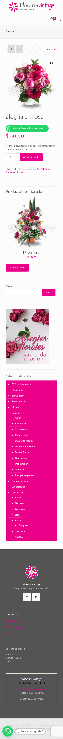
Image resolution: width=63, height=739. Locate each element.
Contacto (12, 633)
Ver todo (51, 49)
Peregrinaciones (20, 481)
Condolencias (22, 429)
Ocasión (16, 413)
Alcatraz (19, 497)
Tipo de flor (17, 492)
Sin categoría (18, 487)
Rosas (19, 172)
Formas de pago (16, 627)
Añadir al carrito (31, 157)
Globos (15, 407)
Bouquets (23, 525)
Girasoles (20, 509)
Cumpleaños (43, 169)
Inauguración (21, 464)
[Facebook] (31, 733)
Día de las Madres (24, 441)
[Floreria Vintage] (31, 7)
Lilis (17, 514)
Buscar (9, 286)
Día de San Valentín (25, 446)
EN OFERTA (18, 395)
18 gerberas (31, 252)
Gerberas (10, 172)
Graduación (21, 458)
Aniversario (20, 423)
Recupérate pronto (24, 475)
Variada (19, 537)
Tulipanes (20, 531)
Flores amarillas (20, 401)
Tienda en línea (15, 621)
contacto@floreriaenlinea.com (31, 689)
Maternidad (20, 469)
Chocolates (17, 390)
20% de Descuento (21, 384)
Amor (17, 418)
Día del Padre (22, 452)
